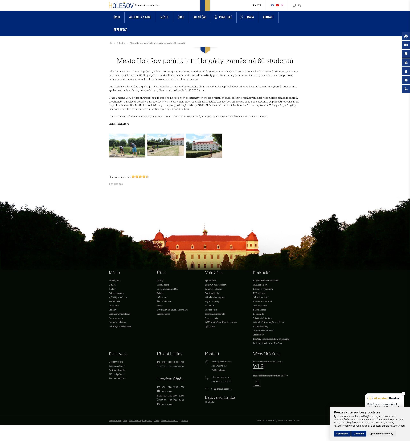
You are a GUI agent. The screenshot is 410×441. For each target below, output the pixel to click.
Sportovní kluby (212, 293)
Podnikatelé (114, 301)
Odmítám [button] (359, 433)
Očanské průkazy (117, 366)
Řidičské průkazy (117, 374)
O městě (112, 284)
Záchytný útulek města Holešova (267, 343)
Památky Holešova (213, 289)
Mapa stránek (115, 420)
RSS (125, 420)
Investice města (116, 318)
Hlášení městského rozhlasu (266, 280)
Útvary (160, 280)
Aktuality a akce (140, 17)
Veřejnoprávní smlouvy (119, 314)
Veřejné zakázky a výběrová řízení (268, 322)
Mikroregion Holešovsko (120, 326)
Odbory (160, 293)
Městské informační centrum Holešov (270, 375)
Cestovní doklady (117, 370)
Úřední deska (163, 284)
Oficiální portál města (147, 5)
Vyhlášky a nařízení (118, 297)
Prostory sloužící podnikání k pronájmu (271, 339)
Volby (159, 305)
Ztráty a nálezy (260, 305)
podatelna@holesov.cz (221, 389)
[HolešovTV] (277, 5)
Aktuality (121, 43)
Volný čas (199, 17)
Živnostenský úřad (117, 378)
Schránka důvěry (261, 297)
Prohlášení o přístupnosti (140, 420)
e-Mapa (249, 17)
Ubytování (209, 305)
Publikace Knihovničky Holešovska (221, 322)
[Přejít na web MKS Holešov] (277, 367)
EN (254, 5)
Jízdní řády (258, 334)
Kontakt (268, 17)
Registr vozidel (116, 361)
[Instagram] (282, 5)
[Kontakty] (294, 5)
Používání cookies (169, 420)
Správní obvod (163, 314)
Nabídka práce (259, 309)
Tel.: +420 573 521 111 (220, 377)
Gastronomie (211, 309)
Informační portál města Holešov (268, 361)
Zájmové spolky (212, 301)
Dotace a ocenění (116, 293)
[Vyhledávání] (299, 5)
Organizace (114, 305)
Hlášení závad (259, 293)
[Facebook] (272, 5)
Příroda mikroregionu (215, 297)
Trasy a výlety (211, 318)
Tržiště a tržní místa (262, 318)
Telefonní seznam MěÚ (167, 289)
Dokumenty (162, 297)
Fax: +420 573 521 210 (221, 381)
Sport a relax (210, 280)
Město (164, 17)
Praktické (225, 17)
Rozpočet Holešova (117, 322)
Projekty (112, 309)
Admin (184, 420)
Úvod (117, 17)
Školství (112, 289)
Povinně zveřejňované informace (172, 309)
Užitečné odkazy (260, 326)
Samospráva (115, 280)
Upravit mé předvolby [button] (381, 433)
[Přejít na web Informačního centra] (277, 383)
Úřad (181, 17)
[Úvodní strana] (111, 43)
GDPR (156, 420)
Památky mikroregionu (215, 284)
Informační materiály (215, 314)
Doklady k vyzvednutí (263, 289)
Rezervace (120, 30)
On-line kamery (260, 284)
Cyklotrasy (210, 326)
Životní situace (164, 301)
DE (259, 5)
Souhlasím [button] (342, 433)
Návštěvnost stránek (262, 301)
